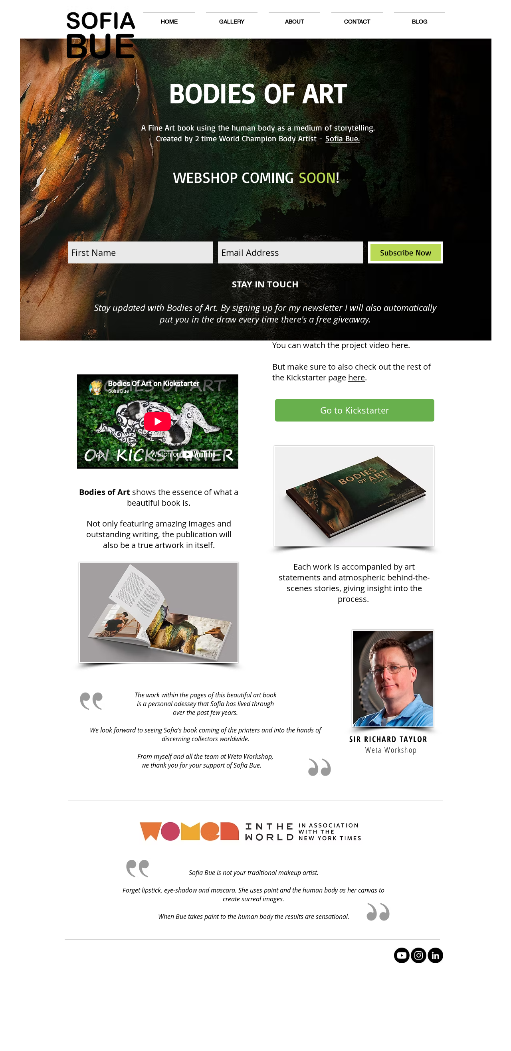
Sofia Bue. (342, 138)
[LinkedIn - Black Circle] (435, 955)
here (356, 377)
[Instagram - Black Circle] (418, 955)
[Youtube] (402, 955)
